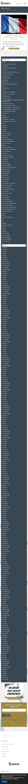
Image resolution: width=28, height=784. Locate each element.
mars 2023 (4, 329)
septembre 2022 (6, 341)
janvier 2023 (5, 333)
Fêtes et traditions (6, 143)
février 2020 (5, 403)
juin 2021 (4, 371)
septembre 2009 (6, 615)
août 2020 (4, 391)
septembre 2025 (6, 269)
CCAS (3, 86)
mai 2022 (4, 349)
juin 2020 (4, 395)
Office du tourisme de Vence (8, 744)
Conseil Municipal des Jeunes (8, 105)
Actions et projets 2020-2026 (9, 68)
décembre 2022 (5, 335)
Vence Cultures (5, 233)
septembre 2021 (6, 365)
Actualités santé (6, 76)
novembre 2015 (5, 493)
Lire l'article (14, 48)
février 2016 (5, 491)
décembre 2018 (5, 431)
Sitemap (4, 753)
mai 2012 (4, 557)
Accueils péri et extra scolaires (9, 64)
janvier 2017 (5, 475)
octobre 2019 (5, 411)
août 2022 (4, 343)
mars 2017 (4, 471)
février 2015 (5, 503)
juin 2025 (4, 275)
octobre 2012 (5, 549)
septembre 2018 (6, 437)
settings (16, 779)
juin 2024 (4, 299)
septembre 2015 (6, 495)
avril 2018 (4, 447)
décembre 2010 (5, 591)
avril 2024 (4, 303)
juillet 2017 (4, 463)
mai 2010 (4, 603)
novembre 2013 (5, 525)
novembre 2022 (5, 337)
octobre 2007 (5, 651)
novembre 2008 (5, 631)
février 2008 (5, 643)
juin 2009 (4, 619)
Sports (3, 227)
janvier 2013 (5, 543)
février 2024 (5, 307)
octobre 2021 (5, 363)
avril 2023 (4, 327)
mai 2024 (4, 301)
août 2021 (4, 367)
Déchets (4, 115)
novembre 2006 (5, 663)
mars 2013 (4, 539)
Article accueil (5, 80)
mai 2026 (4, 253)
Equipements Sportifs (7, 139)
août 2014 (4, 509)
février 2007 (5, 659)
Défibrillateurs (5, 117)
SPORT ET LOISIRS (6, 225)
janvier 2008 (5, 645)
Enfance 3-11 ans (6, 135)
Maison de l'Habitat (6, 165)
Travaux (4, 229)
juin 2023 (4, 323)
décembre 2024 (5, 287)
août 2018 (4, 439)
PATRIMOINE (5, 191)
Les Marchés (5, 161)
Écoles (3, 123)
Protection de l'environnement (9, 203)
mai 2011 (4, 581)
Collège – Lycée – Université (8, 94)
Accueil (3, 62)
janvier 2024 (5, 309)
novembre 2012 (5, 547)
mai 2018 (4, 445)
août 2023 (4, 319)
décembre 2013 (5, 523)
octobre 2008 (5, 633)
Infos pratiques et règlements (9, 149)
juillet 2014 (4, 511)
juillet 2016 (4, 487)
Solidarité (4, 223)
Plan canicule (5, 195)
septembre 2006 (6, 667)
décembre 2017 (5, 453)
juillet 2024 (4, 297)
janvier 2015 (5, 505)
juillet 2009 (4, 617)
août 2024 (4, 295)
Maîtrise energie (5, 171)
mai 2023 (4, 325)
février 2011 (5, 587)
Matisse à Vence (6, 173)
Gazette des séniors (6, 147)
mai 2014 (4, 515)
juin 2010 (4, 601)
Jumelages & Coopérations (8, 157)
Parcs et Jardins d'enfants (8, 189)
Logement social (5, 163)
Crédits (3, 756)
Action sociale (5, 66)
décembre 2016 (5, 477)
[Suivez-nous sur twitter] (6, 736)
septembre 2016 (6, 483)
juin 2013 (4, 535)
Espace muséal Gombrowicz (8, 141)
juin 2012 (4, 555)
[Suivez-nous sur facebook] (4, 736)
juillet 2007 (4, 653)
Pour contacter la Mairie (7, 201)
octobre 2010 (5, 595)
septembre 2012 (6, 551)
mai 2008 (4, 639)
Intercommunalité (6, 151)
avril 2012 (4, 559)
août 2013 (4, 531)
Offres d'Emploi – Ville (7, 185)
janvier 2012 (5, 565)
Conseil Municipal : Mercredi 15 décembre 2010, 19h (14, 37)
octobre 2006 (5, 665)
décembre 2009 (5, 609)
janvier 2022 (5, 357)
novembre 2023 (5, 313)
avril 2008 (4, 641)
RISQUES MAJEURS (6, 211)
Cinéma (4, 90)
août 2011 (4, 575)
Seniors (4, 215)
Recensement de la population (9, 207)
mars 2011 (4, 585)
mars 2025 (4, 281)
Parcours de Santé (6, 187)
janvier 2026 (5, 261)
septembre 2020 (6, 389)
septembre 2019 (6, 413)
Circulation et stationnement (8, 92)
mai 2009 (4, 621)
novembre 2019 (5, 409)
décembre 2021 (5, 359)
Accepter (4, 781)
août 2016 (4, 485)
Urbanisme (4, 231)
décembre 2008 (5, 629)
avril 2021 (4, 375)
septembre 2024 (6, 293)
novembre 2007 (5, 649)
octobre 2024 (5, 291)
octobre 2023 (5, 315)
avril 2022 (4, 351)
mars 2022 (4, 353)
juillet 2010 (4, 599)
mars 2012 (4, 561)
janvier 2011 (5, 589)
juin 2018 (4, 443)
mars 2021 (4, 377)
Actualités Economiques (7, 74)
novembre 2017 (5, 455)
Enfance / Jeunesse (6, 133)
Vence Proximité (6, 235)
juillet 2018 (4, 441)
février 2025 (5, 283)
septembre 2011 (6, 573)
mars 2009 (4, 623)
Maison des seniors (6, 169)
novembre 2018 (5, 433)
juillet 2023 (4, 321)
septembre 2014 (6, 507)
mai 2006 (4, 673)
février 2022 (5, 355)
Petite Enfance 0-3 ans (7, 193)
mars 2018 (4, 449)
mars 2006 (4, 677)
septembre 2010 (6, 597)
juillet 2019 (4, 417)
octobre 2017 (5, 457)
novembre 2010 (5, 593)
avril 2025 (4, 279)
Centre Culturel (5, 88)
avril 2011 (4, 583)
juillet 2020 (4, 393)
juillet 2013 (4, 533)
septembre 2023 (6, 317)
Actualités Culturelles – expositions (10, 72)
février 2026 (5, 259)
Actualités (4, 70)
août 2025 (4, 271)
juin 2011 (4, 579)
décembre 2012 (5, 545)
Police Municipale (6, 199)
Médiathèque (5, 175)
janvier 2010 (5, 607)
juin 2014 (4, 513)
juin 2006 (4, 671)
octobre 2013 (5, 527)
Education (4, 129)
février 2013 (5, 541)
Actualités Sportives (6, 78)
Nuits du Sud (5, 181)
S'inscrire (6, 715)
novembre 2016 (5, 479)
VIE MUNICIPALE (6, 237)
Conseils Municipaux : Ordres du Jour (10, 109)
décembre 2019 (5, 407)
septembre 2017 (6, 459)
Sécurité (4, 213)
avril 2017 (4, 469)
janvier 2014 (5, 521)
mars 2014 (4, 519)
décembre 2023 (5, 311)
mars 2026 (4, 257)
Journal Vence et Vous (7, 155)
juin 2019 (4, 419)
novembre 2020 (5, 385)
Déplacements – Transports (8, 119)
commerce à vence (6, 98)
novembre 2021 (5, 361)
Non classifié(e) (5, 179)
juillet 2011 (4, 577)
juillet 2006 (4, 669)
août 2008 (4, 635)
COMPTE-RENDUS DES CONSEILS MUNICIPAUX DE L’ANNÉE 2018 (13, 100)
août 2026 (4, 247)
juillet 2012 (4, 553)
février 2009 (5, 625)
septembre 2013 (6, 529)
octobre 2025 (5, 267)
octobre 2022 (5, 339)
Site (3, 219)
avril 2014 (4, 517)
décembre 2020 (5, 383)
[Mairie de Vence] (5, 3)
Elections (4, 131)
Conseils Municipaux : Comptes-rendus (11, 107)
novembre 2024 (5, 289)
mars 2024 (4, 305)
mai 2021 (4, 373)
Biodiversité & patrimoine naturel (9, 84)
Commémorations (6, 96)
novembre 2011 (5, 569)
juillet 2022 (4, 345)
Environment (5, 137)
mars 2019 (4, 425)
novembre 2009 (5, 611)
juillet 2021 (4, 369)
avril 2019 (4, 423)
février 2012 (5, 563)
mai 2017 (4, 467)
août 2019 (4, 415)
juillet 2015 (4, 497)
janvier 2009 (5, 627)
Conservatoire (5, 113)
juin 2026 (4, 251)
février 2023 (5, 331)
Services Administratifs (7, 217)
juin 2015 (4, 499)
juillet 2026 (4, 249)
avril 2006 (4, 675)
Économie (4, 125)
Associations (5, 82)
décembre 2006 (5, 661)
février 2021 (5, 379)
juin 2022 (4, 347)
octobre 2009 (5, 613)
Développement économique (8, 121)
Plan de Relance (5, 197)
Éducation (4, 127)
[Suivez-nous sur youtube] (9, 736)
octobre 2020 (5, 387)
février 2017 (5, 473)
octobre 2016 (5, 481)
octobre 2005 (5, 679)
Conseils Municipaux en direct (9, 111)
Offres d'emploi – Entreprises (8, 183)
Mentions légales (6, 751)
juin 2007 (4, 655)
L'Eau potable (5, 159)
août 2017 (4, 461)
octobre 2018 (5, 435)
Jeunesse (4, 153)
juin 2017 (4, 465)
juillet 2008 (4, 637)
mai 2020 (4, 397)
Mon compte (20, 3)
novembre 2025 (5, 265)
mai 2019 (4, 421)
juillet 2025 (4, 273)
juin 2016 (4, 489)
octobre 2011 (5, 571)
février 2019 (5, 427)
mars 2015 (4, 501)
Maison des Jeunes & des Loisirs (9, 167)
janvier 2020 (5, 405)
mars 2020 (4, 401)
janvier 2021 (5, 381)
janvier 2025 (5, 285)
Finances (4, 145)
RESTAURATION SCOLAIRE (8, 209)
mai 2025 (4, 277)
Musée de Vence (6, 177)
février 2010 (5, 605)
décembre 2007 (5, 647)
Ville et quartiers (6, 241)
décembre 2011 (5, 567)
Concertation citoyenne (7, 103)
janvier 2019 (5, 429)
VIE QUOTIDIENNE (6, 239)
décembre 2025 (5, 263)
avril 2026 (4, 255)
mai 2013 (4, 537)
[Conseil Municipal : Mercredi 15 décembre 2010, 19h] (14, 24)
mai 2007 (4, 657)
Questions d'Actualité (7, 205)
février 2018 (5, 451)
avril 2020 (4, 399)
